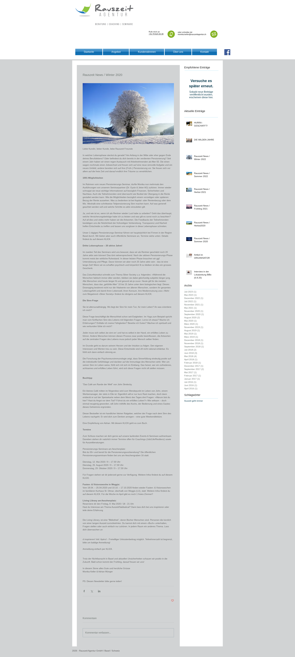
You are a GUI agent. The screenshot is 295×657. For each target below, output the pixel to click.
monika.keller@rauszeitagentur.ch (192, 34)
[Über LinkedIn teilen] (99, 591)
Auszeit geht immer (193, 401)
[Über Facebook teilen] (84, 591)
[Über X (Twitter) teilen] (91, 591)
